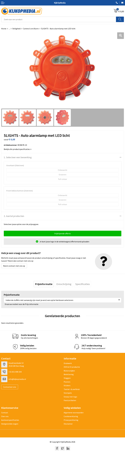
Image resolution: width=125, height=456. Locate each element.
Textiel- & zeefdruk (72, 389)
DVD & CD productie (72, 367)
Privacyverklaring (71, 420)
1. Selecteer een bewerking (18, 157)
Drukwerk (68, 363)
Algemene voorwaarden (73, 412)
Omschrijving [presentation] (63, 284)
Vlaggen (67, 378)
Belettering (69, 374)
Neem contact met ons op (14, 266)
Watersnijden (69, 370)
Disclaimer (68, 424)
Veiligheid (16, 28)
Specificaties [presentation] (82, 284)
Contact (4, 412)
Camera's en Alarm (31, 28)
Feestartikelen (70, 400)
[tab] (44, 284)
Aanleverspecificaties (10, 420)
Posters (67, 382)
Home (3, 28)
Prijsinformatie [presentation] (43, 284)
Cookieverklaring (71, 416)
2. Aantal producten (14, 216)
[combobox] (58, 19)
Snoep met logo (70, 396)
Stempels (68, 393)
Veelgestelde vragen (9, 424)
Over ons (5, 416)
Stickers (67, 385)
